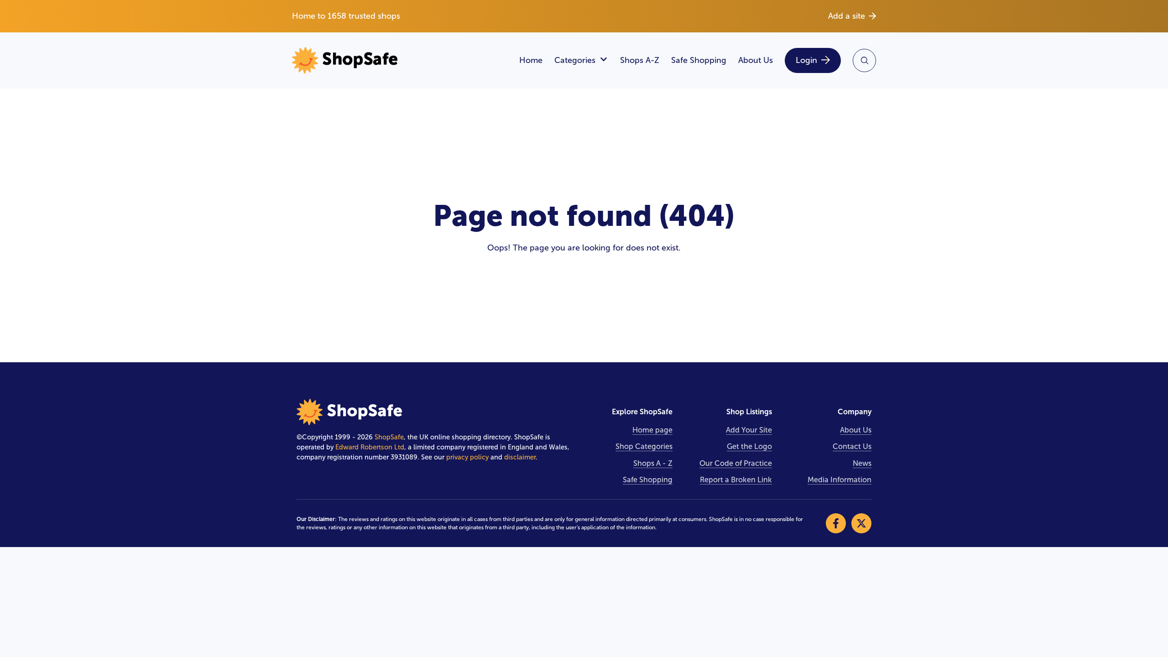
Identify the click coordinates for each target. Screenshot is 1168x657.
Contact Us (852, 446)
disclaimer (520, 457)
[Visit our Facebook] (836, 523)
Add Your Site (749, 430)
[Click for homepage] (399, 60)
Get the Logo (749, 446)
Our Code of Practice (735, 463)
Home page (652, 430)
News (862, 463)
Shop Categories (644, 446)
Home (530, 60)
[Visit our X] (861, 523)
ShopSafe (389, 437)
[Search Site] (864, 60)
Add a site (846, 16)
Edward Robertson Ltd (369, 447)
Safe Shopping (698, 60)
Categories (574, 60)
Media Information (839, 480)
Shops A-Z (639, 60)
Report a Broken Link (736, 480)
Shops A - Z (653, 463)
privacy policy (467, 457)
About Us (755, 60)
